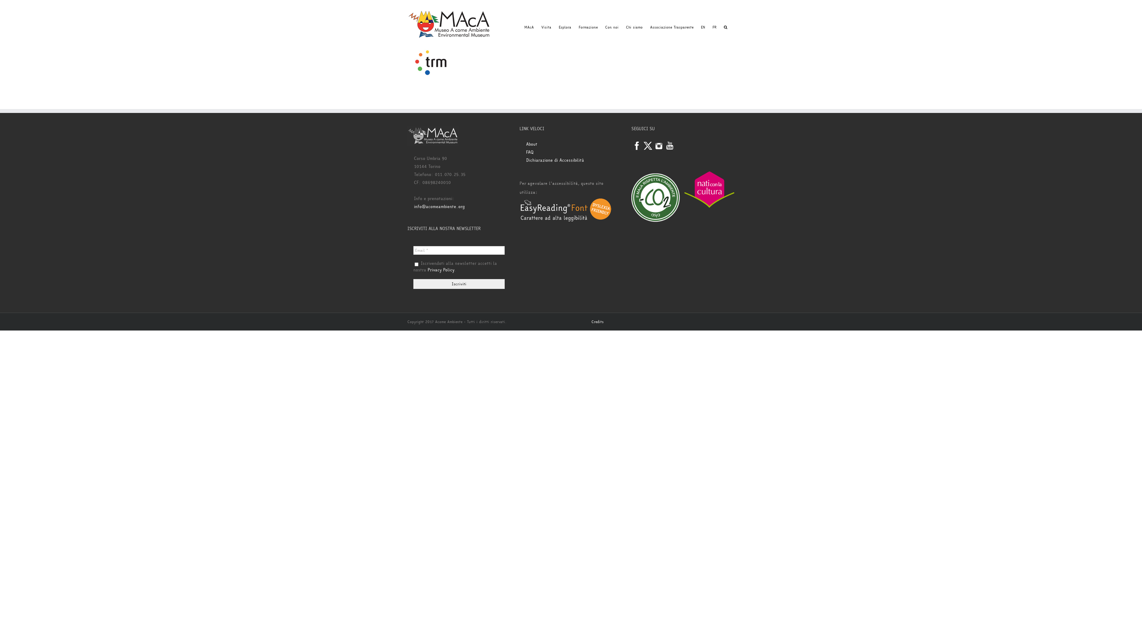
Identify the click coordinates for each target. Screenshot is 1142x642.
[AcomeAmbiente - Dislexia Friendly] (566, 201)
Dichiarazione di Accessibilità (555, 160)
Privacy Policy (441, 270)
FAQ (530, 152)
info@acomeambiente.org (439, 207)
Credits (598, 322)
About (531, 144)
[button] (725, 27)
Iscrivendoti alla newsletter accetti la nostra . (455, 267)
